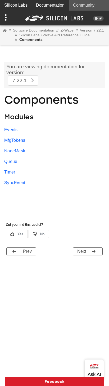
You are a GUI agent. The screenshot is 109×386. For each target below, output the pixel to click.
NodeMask (14, 151)
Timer (9, 172)
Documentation (50, 5)
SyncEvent (14, 182)
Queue (10, 161)
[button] (8, 18)
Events (11, 129)
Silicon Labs (16, 5)
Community (83, 5)
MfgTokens (14, 140)
